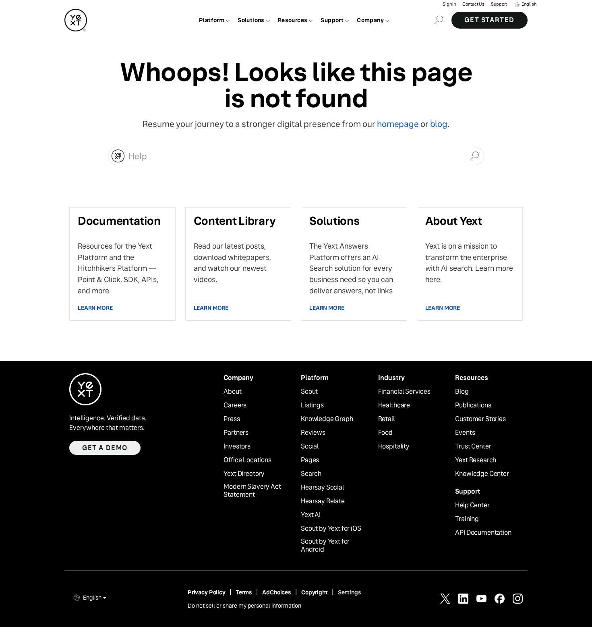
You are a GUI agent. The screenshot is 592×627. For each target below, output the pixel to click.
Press (232, 419)
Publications (473, 405)
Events (465, 433)
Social (310, 446)
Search (311, 474)
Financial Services (404, 392)
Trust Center (473, 446)
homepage (397, 123)
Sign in (449, 4)
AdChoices (276, 592)
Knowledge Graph (327, 419)
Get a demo (105, 448)
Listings (312, 405)
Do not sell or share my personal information (244, 605)
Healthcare (394, 405)
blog (438, 123)
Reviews (313, 433)
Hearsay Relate (323, 501)
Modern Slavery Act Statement (252, 491)
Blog (461, 392)
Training (467, 519)
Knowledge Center (482, 474)
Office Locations (247, 460)
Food (385, 433)
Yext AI (311, 515)
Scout (309, 392)
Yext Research (475, 460)
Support (499, 4)
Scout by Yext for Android (325, 546)
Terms (244, 592)
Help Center (472, 505)
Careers (235, 405)
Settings (349, 592)
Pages (310, 460)
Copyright (314, 592)
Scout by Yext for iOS (331, 529)
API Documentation (483, 533)
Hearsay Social (322, 488)
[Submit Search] (474, 155)
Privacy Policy (207, 592)
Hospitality (394, 446)
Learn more (95, 307)
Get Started (489, 20)
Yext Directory (244, 474)
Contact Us (473, 4)
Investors (237, 446)
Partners (236, 433)
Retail (386, 419)
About (232, 392)
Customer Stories (480, 419)
